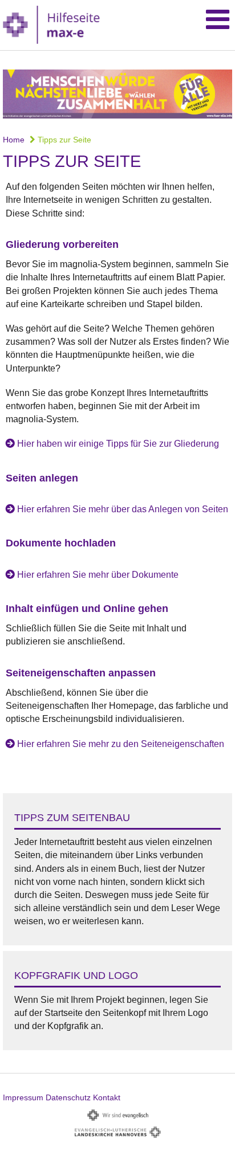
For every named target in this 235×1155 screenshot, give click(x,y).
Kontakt (106, 1097)
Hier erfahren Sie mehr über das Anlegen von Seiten (122, 509)
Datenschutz (68, 1097)
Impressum (23, 1097)
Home (14, 139)
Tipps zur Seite (63, 139)
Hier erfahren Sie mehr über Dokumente (98, 574)
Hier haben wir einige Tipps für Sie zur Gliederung (118, 443)
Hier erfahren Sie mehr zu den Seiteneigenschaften (120, 744)
